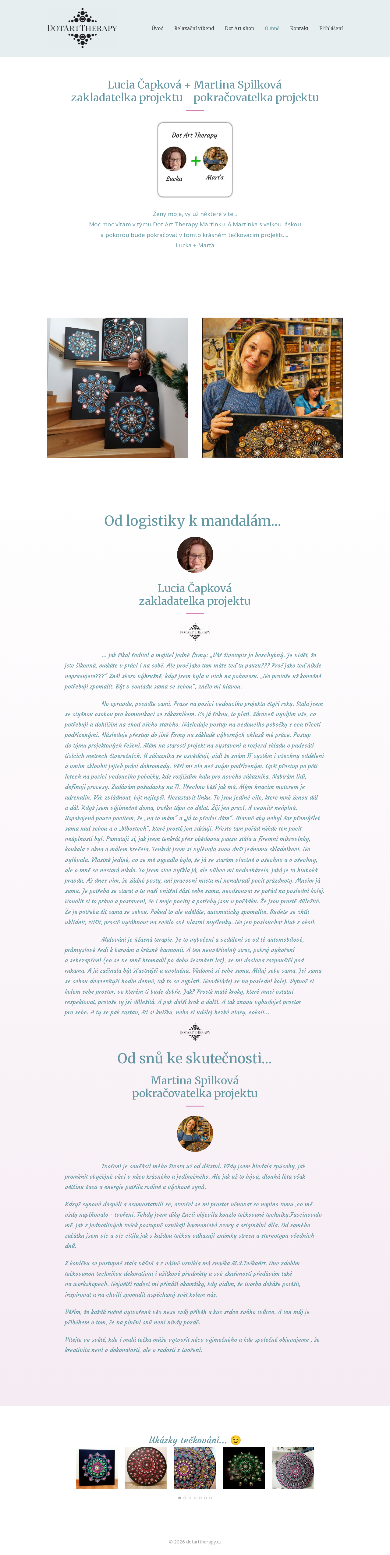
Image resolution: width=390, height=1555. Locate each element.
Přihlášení (331, 28)
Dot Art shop (239, 28)
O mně (272, 28)
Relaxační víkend (194, 28)
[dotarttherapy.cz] (82, 28)
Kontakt (299, 28)
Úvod (158, 28)
